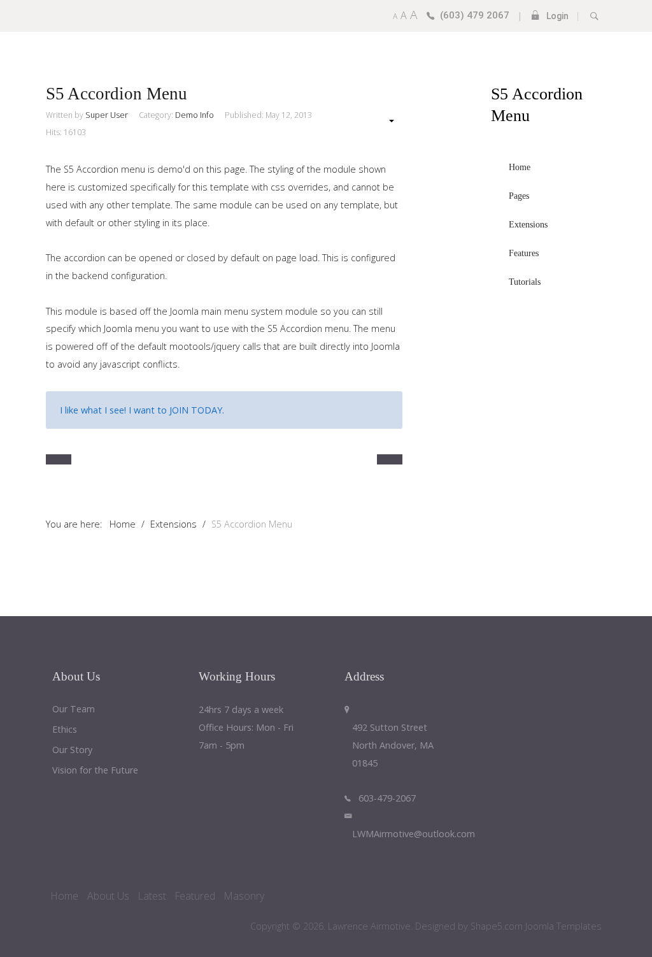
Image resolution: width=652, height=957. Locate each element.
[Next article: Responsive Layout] (389, 459)
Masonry (244, 896)
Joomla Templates (563, 926)
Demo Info (194, 115)
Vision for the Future (95, 770)
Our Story (72, 750)
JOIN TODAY (195, 410)
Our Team (73, 709)
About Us (108, 896)
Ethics (64, 729)
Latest (152, 896)
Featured (195, 896)
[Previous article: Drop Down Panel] (58, 459)
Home (64, 896)
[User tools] (385, 120)
